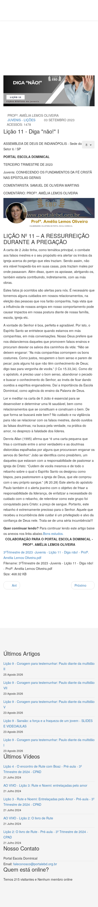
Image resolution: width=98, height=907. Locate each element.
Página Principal (39, 37)
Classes (60, 37)
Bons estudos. (53, 533)
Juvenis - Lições (21, 120)
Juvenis (75, 37)
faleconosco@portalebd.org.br (35, 864)
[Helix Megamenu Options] (27, 10)
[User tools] (88, 144)
